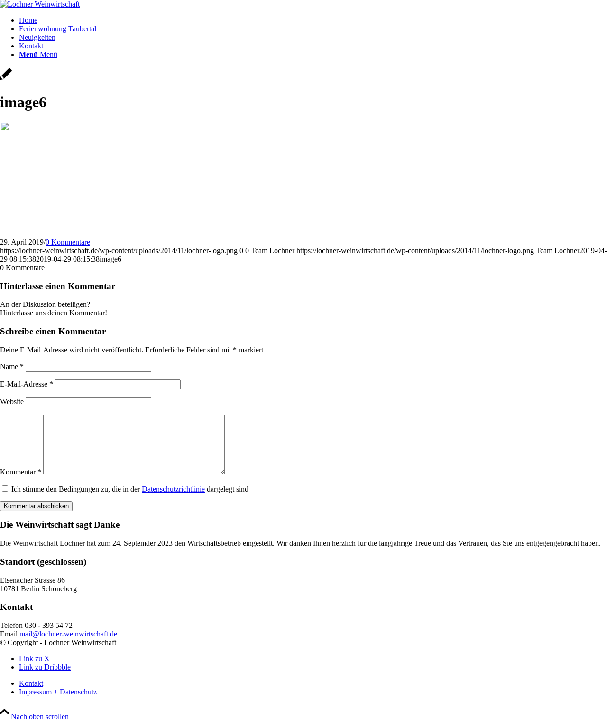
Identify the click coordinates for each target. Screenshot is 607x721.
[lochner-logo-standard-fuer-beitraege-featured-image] (40, 4)
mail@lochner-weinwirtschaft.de (68, 634)
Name (12, 366)
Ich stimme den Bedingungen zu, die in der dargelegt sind (129, 489)
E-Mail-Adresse (26, 384)
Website (12, 402)
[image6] (6, 79)
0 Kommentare (68, 242)
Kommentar (20, 472)
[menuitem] (313, 20)
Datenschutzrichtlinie (173, 489)
